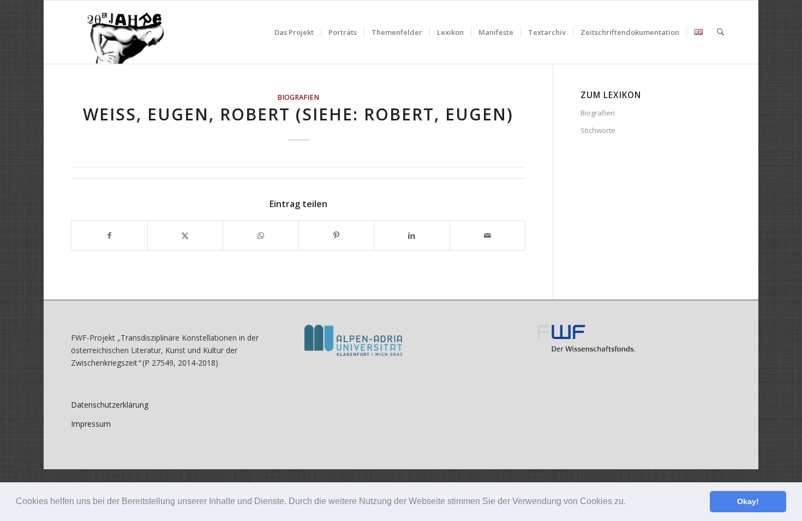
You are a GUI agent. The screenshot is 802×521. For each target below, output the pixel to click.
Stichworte (597, 130)
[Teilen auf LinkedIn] (412, 235)
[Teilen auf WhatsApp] (260, 235)
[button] (629, 502)
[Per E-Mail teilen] (487, 235)
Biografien (298, 97)
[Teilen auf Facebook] (109, 235)
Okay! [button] (748, 501)
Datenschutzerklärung (109, 404)
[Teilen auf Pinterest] (336, 235)
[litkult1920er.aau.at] (120, 32)
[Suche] (720, 32)
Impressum (91, 424)
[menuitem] (294, 32)
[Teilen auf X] (185, 235)
